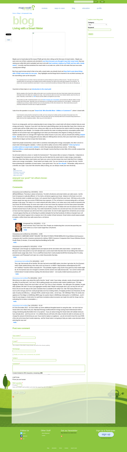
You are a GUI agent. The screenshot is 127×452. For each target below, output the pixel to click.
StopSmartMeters (18, 149)
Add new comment (17, 180)
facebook (25, 436)
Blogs (18, 13)
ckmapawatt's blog (27, 13)
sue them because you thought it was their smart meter (61, 61)
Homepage (16, 349)
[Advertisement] (49, 411)
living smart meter (17, 170)
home (60, 448)
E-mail (15, 341)
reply (15, 219)
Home (14, 13)
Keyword (91, 27)
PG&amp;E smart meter (19, 172)
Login (102, 1)
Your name (16, 335)
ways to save (60, 8)
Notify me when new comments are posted (27, 354)
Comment (16, 363)
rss (23, 438)
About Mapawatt (45, 433)
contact (43, 435)
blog (73, 8)
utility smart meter (17, 175)
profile (99, 8)
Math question (18, 383)
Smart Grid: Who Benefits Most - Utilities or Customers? (53, 110)
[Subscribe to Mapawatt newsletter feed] (61, 436)
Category (91, 22)
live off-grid (62, 163)
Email (8, 39)
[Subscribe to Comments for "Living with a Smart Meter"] (13, 396)
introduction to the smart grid (41, 89)
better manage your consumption (51, 99)
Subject (15, 358)
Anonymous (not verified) (22, 261)
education (86, 8)
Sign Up (106, 434)
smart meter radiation (18, 173)
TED (35, 96)
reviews (44, 8)
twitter (24, 433)
